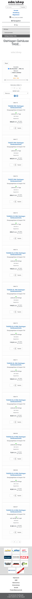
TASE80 (11, 106)
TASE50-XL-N (11, 326)
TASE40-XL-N (11, 400)
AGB (16, 580)
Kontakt (16, 10)
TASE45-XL (11, 363)
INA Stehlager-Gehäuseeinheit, (17, 107)
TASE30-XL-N (11, 473)
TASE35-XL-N (11, 437)
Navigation (17, 20)
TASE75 (11, 143)
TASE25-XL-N (11, 510)
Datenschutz (16, 582)
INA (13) (21, 68)
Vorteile (16, 587)
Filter (16, 25)
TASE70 (11, 179)
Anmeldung (16, 12)
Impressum (16, 577)
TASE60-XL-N (11, 253)
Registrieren (16, 15)
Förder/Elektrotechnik (16, 590)
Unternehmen (16, 585)
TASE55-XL (11, 290)
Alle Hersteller (13, 68)
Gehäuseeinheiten (9, 32)
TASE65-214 (11, 216)
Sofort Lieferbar (16, 72)
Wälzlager (6, 29)
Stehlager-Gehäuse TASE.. (11, 36)
